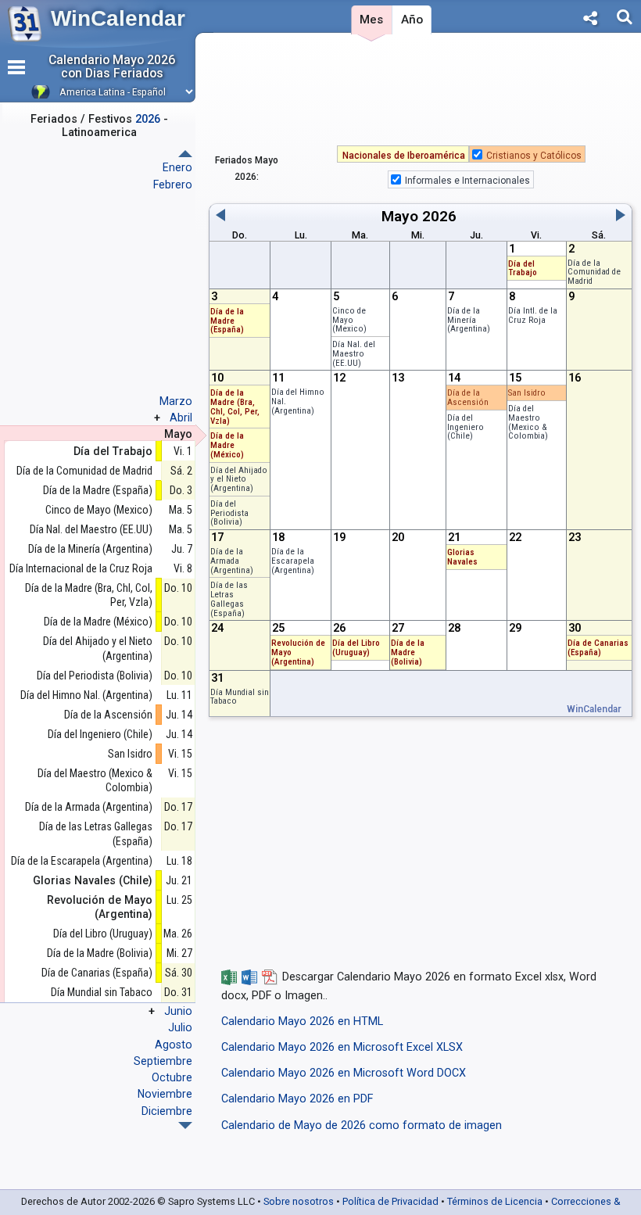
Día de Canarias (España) (598, 648)
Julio (180, 1027)
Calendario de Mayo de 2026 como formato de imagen (361, 1125)
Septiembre (163, 1061)
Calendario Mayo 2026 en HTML (302, 1021)
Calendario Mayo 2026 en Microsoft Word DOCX (343, 1073)
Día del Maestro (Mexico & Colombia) (528, 422)
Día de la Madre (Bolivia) (407, 652)
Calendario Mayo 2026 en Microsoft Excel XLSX (342, 1047)
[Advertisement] (420, 93)
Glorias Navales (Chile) (92, 880)
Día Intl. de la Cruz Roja (532, 315)
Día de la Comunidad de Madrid (594, 272)
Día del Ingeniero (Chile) (465, 427)
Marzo (175, 401)
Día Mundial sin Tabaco (239, 697)
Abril (181, 417)
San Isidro (527, 393)
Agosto (173, 1044)
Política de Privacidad (390, 1201)
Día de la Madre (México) (227, 445)
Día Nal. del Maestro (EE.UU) (353, 353)
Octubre (172, 1077)
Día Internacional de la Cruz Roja (80, 568)
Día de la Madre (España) (227, 320)
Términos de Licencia (495, 1201)
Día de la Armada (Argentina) (231, 561)
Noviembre (165, 1094)
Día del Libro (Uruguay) (356, 648)
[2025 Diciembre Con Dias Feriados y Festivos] (185, 153)
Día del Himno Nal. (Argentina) (86, 695)
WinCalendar (118, 18)
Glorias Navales (462, 557)
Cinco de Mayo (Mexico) (349, 320)
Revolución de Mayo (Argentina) (99, 907)
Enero (177, 167)
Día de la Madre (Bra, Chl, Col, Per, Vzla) (235, 406)
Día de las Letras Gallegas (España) (229, 599)
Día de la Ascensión (468, 397)
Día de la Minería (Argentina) (468, 320)
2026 (439, 216)
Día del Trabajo (522, 268)
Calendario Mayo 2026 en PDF (297, 1099)
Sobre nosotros (298, 1201)
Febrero (172, 184)
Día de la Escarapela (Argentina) (292, 561)
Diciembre (166, 1111)
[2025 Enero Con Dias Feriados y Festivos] (185, 1125)
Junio (178, 1011)
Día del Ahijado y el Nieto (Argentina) (238, 479)
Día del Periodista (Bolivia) (229, 513)
